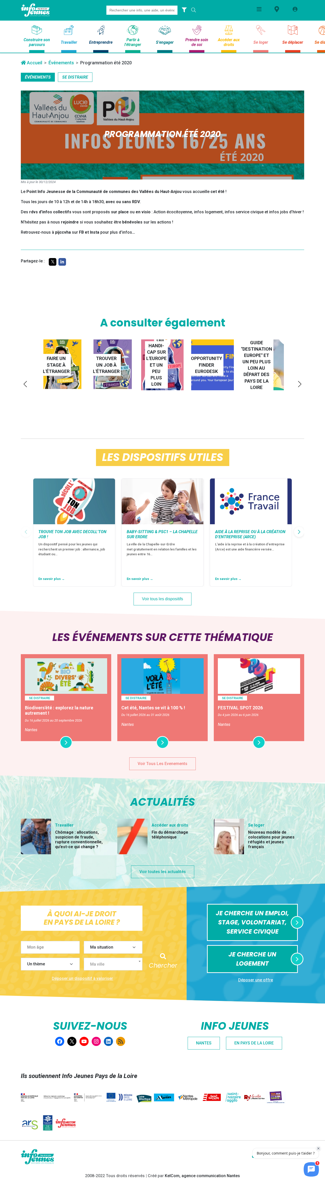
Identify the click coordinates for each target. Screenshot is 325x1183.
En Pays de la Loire (254, 1043)
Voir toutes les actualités (162, 871)
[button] (25, 384)
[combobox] (113, 964)
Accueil (34, 62)
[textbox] (115, 964)
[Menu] (259, 9)
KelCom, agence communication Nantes (202, 1175)
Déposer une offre (255, 980)
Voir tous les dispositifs (162, 599)
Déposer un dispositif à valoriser (82, 978)
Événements (61, 62)
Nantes (204, 1043)
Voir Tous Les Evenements (162, 763)
